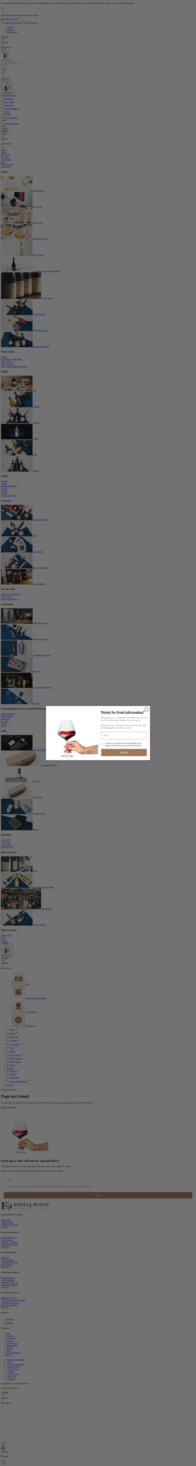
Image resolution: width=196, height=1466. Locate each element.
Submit (124, 752)
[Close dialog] (146, 709)
